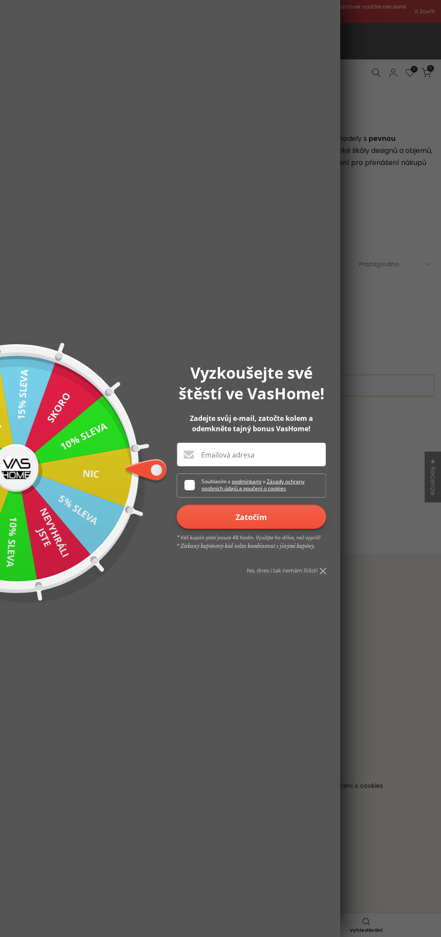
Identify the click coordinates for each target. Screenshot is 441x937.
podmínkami (246, 481)
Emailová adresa (228, 454)
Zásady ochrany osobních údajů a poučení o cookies (253, 485)
